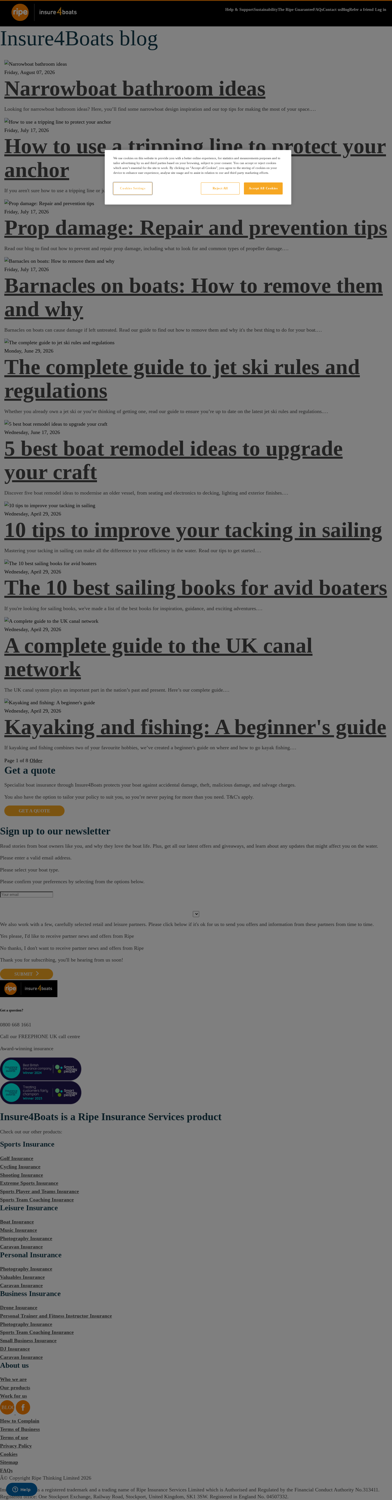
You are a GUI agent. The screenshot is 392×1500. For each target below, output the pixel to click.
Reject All (220, 188)
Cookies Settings (132, 188)
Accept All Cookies (263, 188)
